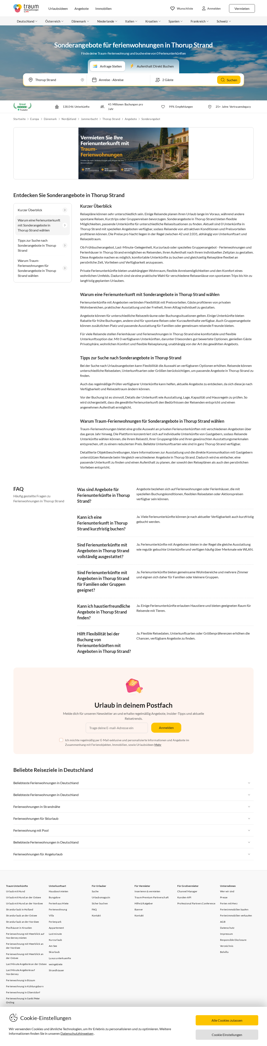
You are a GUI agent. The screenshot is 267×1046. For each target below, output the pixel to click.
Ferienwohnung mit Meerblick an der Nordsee (24, 945)
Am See (53, 945)
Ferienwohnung (58, 909)
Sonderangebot (150, 119)
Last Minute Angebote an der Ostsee (26, 964)
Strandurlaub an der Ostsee (21, 915)
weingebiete (55, 964)
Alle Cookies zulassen (227, 1020)
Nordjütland (69, 119)
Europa (34, 119)
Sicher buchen (100, 903)
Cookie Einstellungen (227, 1035)
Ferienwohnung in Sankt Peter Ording (23, 1000)
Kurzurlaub (55, 939)
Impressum (226, 933)
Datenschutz (227, 927)
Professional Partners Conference (196, 903)
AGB (222, 921)
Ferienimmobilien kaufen (234, 909)
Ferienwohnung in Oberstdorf (23, 992)
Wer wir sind (227, 891)
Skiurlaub (54, 952)
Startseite (19, 119)
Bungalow (54, 897)
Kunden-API (184, 897)
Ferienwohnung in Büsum (20, 980)
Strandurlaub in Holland (19, 909)
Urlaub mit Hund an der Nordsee (24, 903)
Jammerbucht (89, 119)
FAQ (94, 909)
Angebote (131, 119)
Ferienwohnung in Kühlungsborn (25, 986)
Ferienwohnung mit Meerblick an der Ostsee (24, 956)
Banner (139, 909)
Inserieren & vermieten (147, 891)
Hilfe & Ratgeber (144, 903)
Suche (95, 891)
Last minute (55, 933)
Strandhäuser (56, 970)
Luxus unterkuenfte (60, 958)
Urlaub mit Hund (15, 891)
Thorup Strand (111, 119)
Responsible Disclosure (233, 939)
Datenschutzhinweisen (76, 1033)
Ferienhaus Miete (58, 903)
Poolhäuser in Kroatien (19, 927)
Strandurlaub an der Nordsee (22, 921)
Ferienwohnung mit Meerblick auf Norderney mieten (25, 935)
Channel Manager (187, 891)
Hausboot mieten (58, 891)
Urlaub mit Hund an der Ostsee (23, 897)
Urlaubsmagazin (101, 897)
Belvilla (224, 952)
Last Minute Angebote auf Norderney (20, 972)
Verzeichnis (226, 945)
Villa (51, 915)
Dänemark (50, 119)
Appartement (56, 927)
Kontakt (96, 915)
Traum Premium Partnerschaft (152, 897)
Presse (223, 897)
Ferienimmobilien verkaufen (236, 915)
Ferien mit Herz (229, 903)
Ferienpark (55, 921)
